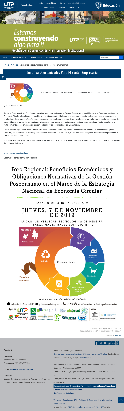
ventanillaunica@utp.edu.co (104, 386)
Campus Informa (36, 57)
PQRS (62, 3)
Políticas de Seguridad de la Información (95, 400)
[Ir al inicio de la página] (121, 400)
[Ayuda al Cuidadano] (117, 343)
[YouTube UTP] (105, 343)
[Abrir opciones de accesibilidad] (3, 77)
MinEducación (85, 357)
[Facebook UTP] (97, 343)
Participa (61, 8)
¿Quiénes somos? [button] (17, 57)
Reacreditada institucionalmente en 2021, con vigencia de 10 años (80, 354)
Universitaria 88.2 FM (54, 57)
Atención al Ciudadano (76, 3)
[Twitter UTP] (101, 343)
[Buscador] (121, 57)
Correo (71, 8)
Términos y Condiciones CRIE (66, 400)
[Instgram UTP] (109, 343)
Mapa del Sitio (59, 404)
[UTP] (9, 5)
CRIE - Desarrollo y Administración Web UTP (86, 407)
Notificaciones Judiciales (64, 393)
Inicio (41, 3)
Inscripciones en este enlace (16, 153)
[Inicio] (121, 400)
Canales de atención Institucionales (68, 389)
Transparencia (48, 8)
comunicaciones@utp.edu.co (21, 369)
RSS (79, 8)
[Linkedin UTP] (113, 343)
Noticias (14, 65)
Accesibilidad (51, 3)
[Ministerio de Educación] (107, 5)
